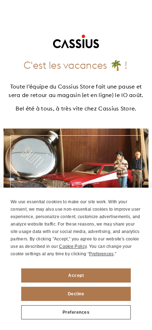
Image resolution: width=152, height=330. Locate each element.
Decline (76, 293)
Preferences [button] (101, 253)
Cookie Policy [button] (73, 246)
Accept (76, 275)
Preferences (76, 312)
